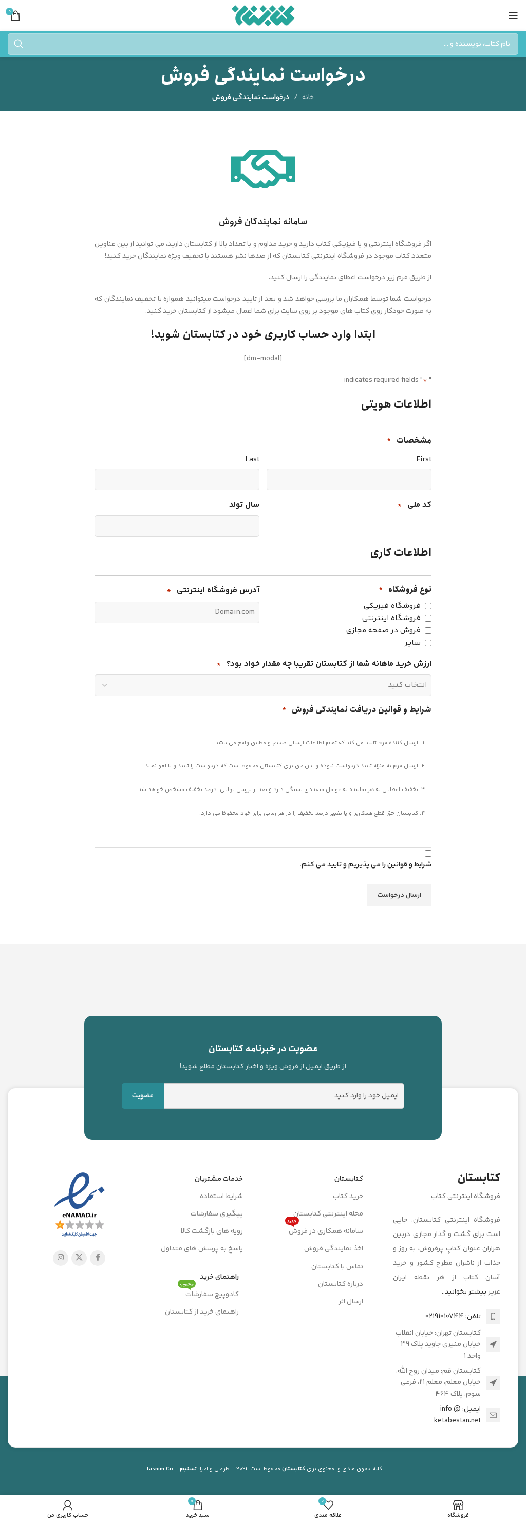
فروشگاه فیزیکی (392, 606)
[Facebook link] (97, 1258)
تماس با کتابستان (337, 1267)
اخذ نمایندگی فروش (333, 1249)
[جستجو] (18, 44)
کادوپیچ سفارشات (209, 1293)
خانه (308, 97)
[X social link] (79, 1258)
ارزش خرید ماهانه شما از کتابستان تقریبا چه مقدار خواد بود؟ (324, 664)
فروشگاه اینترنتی (391, 618)
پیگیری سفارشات (217, 1214)
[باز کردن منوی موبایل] (513, 15)
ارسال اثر (351, 1301)
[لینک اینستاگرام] (60, 1258)
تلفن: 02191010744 (453, 1316)
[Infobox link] (263, 1057)
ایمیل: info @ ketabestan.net (457, 1414)
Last (252, 460)
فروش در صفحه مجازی (383, 631)
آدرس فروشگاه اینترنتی (213, 590)
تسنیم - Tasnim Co (171, 1468)
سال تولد (244, 504)
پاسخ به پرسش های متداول (202, 1249)
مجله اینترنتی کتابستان (328, 1214)
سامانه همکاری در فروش (325, 1230)
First (423, 460)
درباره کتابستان (340, 1284)
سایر (413, 643)
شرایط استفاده (221, 1196)
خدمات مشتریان (219, 1179)
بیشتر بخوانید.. (464, 1292)
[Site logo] (263, 15)
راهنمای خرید (219, 1277)
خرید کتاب (348, 1196)
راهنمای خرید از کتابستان (202, 1312)
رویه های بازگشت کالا (212, 1231)
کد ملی (414, 504)
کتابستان (348, 1179)
